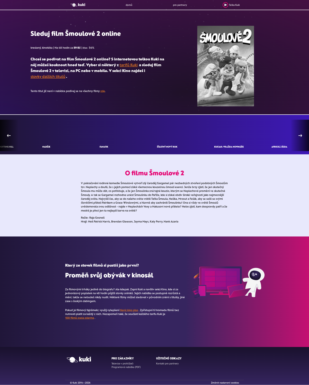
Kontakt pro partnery (167, 363)
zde (102, 90)
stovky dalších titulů (48, 76)
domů (129, 4)
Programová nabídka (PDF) (126, 367)
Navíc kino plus (129, 310)
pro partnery (180, 4)
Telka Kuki (234, 4)
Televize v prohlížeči (122, 363)
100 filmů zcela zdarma (79, 317)
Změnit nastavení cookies (225, 382)
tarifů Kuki (129, 64)
